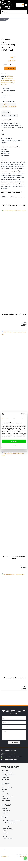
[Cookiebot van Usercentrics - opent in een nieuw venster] (20, 414)
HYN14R (3, 82)
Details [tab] (14, 418)
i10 (14, 82)
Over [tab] (23, 418)
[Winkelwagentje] (22, 5)
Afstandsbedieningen (7, 772)
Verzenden (4, 789)
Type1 (5, 78)
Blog (3, 791)
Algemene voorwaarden (8, 796)
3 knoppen (10, 78)
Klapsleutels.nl (5, 856)
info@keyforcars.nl (7, 828)
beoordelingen (23, 856)
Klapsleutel (4, 85)
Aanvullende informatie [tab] (9, 115)
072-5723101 (6, 826)
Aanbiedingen (5, 779)
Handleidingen (5, 798)
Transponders (5, 777)
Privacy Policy (5, 794)
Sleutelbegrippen (6, 800)
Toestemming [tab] (5, 418)
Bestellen (11, 68)
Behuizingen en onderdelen (8, 775)
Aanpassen (13, 445)
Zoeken (24, 12)
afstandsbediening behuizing (8, 80)
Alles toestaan (14, 441)
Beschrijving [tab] (5, 112)
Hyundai (11, 82)
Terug (4, 19)
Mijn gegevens (5, 812)
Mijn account (5, 808)
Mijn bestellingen (6, 810)
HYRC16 (7, 82)
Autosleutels (9, 76)
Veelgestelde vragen (7, 787)
